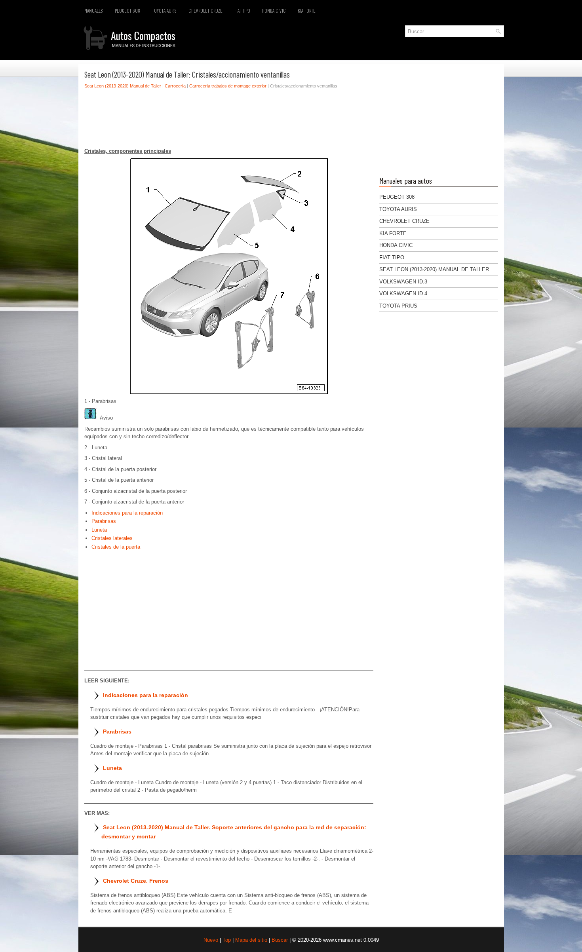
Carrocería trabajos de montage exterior (227, 86)
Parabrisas (103, 521)
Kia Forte (307, 11)
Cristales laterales (112, 538)
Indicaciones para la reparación (127, 513)
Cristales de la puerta (115, 547)
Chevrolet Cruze (205, 11)
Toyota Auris (164, 11)
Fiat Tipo (242, 11)
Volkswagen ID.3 (403, 282)
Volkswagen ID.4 (403, 293)
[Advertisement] (228, 120)
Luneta (99, 530)
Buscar (280, 940)
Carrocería (175, 86)
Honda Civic (274, 11)
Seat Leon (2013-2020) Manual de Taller (122, 86)
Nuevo (211, 940)
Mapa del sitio (251, 940)
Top (227, 940)
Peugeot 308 (127, 11)
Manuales (93, 11)
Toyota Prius (398, 306)
